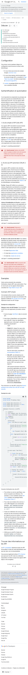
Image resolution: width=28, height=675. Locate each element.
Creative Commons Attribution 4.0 (15, 573)
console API (17, 244)
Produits (8, 17)
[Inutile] (19, 23)
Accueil (2, 17)
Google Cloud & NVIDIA (6, 599)
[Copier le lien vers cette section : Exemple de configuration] (16, 304)
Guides (4, 19)
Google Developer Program (7, 589)
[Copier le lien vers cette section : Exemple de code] (12, 393)
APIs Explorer (21, 554)
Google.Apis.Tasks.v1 (9, 499)
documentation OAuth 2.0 (13, 352)
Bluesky (3, 608)
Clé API (9, 139)
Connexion (23, 1)
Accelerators (4, 596)
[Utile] (16, 23)
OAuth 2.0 (22, 180)
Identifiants (15, 314)
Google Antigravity (5, 633)
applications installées (17, 253)
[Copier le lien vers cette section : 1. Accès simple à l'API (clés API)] (24, 123)
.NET (23, 17)
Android (3, 624)
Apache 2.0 (24, 575)
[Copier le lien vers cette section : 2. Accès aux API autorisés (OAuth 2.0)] (4, 165)
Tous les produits (5, 662)
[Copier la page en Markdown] (14, 25)
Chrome (3, 626)
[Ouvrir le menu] (2, 2)
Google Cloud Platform (6, 657)
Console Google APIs (11, 80)
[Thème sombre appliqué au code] (23, 396)
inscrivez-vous (12, 72)
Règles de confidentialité (19, 668)
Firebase (3, 628)
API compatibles (7, 547)
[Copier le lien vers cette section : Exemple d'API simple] (17, 292)
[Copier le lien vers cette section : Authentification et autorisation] (2, 93)
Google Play (4, 638)
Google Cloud (4, 635)
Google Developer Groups (7, 592)
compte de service (15, 256)
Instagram (3, 610)
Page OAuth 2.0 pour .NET (15, 287)
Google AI (3, 659)
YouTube (3, 617)
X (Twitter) (3, 615)
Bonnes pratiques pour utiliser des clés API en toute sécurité (13, 387)
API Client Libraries (13, 2)
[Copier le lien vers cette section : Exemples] (10, 279)
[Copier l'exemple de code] (25, 396)
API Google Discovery (17, 298)
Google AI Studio (5, 631)
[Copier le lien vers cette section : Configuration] (14, 61)
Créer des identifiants (19, 373)
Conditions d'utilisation (6, 668)
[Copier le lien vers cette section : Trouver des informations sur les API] (8, 544)
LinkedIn (3, 612)
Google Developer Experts (7, 594)
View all (3, 640)
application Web (14, 250)
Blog (2, 605)
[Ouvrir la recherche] (19, 2)
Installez (6, 83)
